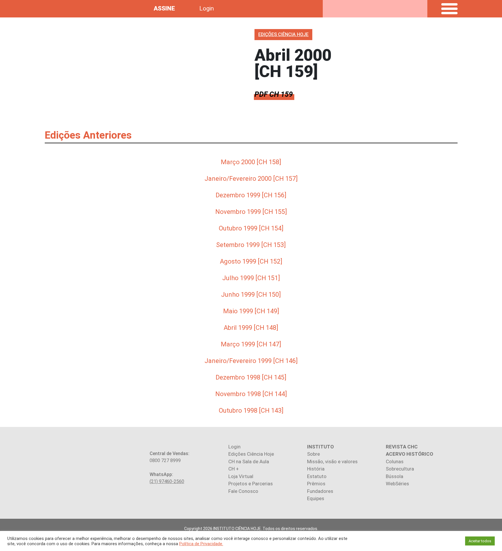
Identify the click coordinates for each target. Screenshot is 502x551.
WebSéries (397, 483)
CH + (233, 469)
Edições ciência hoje (283, 34)
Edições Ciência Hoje (251, 454)
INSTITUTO (320, 447)
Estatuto (317, 476)
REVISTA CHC (402, 447)
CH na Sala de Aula (248, 461)
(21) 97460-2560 (167, 481)
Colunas (395, 461)
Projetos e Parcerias (250, 483)
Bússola (394, 476)
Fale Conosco (243, 491)
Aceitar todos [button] (480, 541)
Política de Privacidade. (201, 543)
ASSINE (164, 8)
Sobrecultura (400, 469)
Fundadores (320, 491)
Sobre (313, 454)
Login (206, 8)
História (315, 469)
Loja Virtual (240, 476)
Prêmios (316, 483)
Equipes (315, 498)
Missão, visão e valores (332, 461)
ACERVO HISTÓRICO (409, 454)
